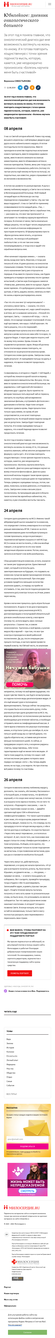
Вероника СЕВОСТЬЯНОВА (17, 80)
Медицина (11, 1064)
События (10, 1085)
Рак (32, 986)
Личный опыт (12, 1060)
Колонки (10, 1051)
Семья (9, 1081)
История (10, 1047)
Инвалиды (16, 986)
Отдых (9, 1077)
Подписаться (27, 1146)
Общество (11, 1072)
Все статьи (12, 1094)
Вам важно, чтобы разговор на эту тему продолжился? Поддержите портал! (28, 933)
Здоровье (8, 986)
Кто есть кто (12, 1056)
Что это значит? (15, 1325)
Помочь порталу (20, 973)
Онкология (25, 986)
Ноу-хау (10, 1068)
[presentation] (27, 1139)
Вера (9, 1039)
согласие (27, 1152)
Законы (10, 1043)
